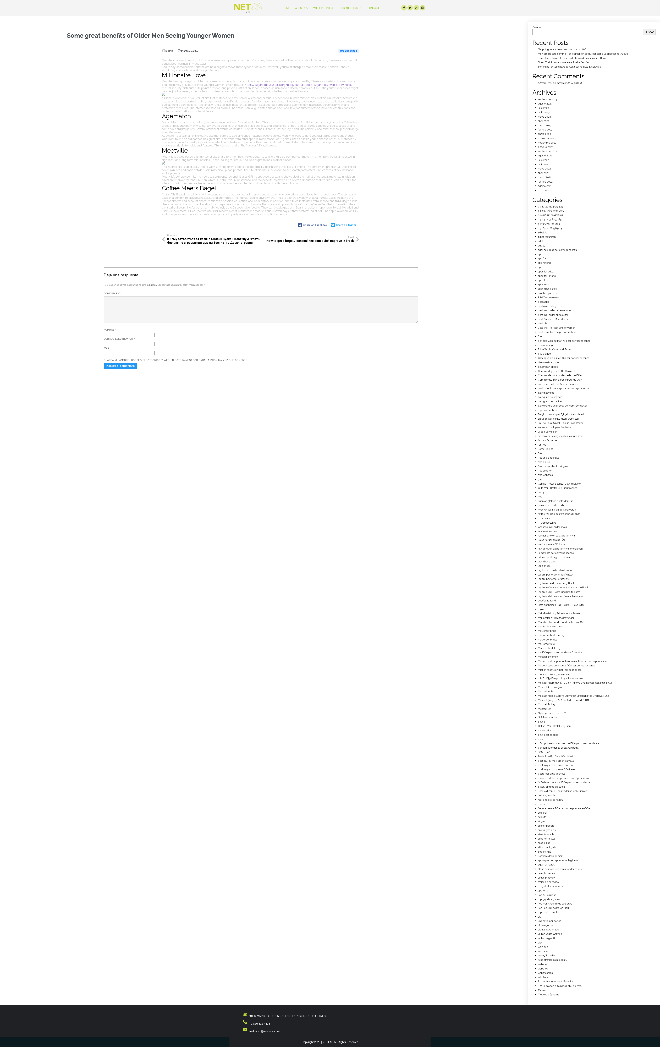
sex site (542, 817)
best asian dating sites (550, 306)
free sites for (545, 470)
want (540, 942)
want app (543, 947)
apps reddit (544, 284)
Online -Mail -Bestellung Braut (554, 726)
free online (544, 462)
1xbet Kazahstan (547, 236)
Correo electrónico (119, 338)
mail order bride (547, 630)
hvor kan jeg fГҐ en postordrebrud (557, 509)
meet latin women (548, 656)
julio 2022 (543, 160)
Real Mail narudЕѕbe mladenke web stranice (562, 791)
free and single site (548, 457)
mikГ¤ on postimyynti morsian (554, 674)
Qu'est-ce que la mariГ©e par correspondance (564, 782)
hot (540, 496)
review (541, 804)
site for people (546, 825)
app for (542, 258)
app (540, 254)
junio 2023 (544, 112)
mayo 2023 (544, 116)
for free (542, 444)
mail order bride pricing (551, 635)
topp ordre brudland (549, 912)
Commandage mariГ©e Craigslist (556, 371)
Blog (540, 336)
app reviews (544, 262)
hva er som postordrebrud (553, 505)
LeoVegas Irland (547, 600)
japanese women (547, 531)
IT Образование (547, 522)
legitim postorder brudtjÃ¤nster (555, 574)
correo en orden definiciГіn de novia (558, 384)
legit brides (544, 565)
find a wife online (547, 440)
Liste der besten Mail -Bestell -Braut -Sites (561, 605)
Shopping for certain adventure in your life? (562, 49)
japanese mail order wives (552, 527)
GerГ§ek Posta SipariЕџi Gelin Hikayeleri (560, 483)
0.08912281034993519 (550, 206)
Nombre (110, 329)
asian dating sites (547, 288)
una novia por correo (549, 921)
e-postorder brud (548, 410)
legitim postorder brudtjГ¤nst (554, 579)
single (541, 821)
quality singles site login (551, 786)
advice (541, 245)
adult (540, 241)
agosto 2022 (545, 155)
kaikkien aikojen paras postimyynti (556, 535)
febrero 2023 (545, 129)
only (540, 739)
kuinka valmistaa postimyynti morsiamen (560, 548)
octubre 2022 (545, 147)
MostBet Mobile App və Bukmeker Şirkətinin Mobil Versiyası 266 (573, 695)
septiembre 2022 (547, 151)
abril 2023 (543, 121)
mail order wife (546, 644)
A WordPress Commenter (552, 83)
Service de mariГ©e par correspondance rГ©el (564, 808)
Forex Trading (545, 449)
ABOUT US (577, 83)
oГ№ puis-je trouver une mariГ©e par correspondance (568, 743)
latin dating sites (547, 561)
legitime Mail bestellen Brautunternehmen (561, 596)
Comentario (113, 293)
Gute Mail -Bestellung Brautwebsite (557, 488)
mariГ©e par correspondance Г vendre (560, 652)
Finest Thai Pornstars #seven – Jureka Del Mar (563, 62)
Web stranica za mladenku (552, 959)
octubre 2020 (545, 190)
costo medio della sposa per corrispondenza (563, 388)
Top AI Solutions (547, 895)
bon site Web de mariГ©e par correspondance (564, 340)
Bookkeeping (545, 345)
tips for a (543, 890)
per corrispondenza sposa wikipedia (558, 747)
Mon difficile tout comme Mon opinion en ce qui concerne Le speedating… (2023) (583, 53)
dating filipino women (550, 397)
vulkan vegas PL (547, 938)
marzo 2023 (545, 125)
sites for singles (546, 838)
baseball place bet (548, 293)
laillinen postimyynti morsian (554, 557)
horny (541, 492)
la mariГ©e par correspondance (556, 553)
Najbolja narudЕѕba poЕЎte (553, 713)
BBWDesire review (548, 297)
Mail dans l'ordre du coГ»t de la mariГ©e (561, 622)
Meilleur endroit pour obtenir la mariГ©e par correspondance (572, 661)
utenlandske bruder (549, 929)
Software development (550, 856)
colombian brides (548, 366)
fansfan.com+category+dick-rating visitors (560, 436)
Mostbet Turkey (546, 704)
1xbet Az (542, 232)
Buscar (536, 27)
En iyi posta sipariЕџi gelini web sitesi (558, 418)
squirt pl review (546, 864)
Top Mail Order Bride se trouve (555, 903)
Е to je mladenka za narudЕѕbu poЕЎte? (560, 986)
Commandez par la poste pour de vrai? (560, 379)
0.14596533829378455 (550, 215)
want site (543, 951)
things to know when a (550, 886)
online (541, 721)
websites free (545, 973)
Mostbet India (545, 691)
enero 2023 (544, 134)
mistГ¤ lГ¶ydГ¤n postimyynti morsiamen (560, 678)
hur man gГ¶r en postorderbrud (555, 501)
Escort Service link (548, 431)
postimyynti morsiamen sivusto (555, 765)
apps (540, 267)
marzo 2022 (545, 177)
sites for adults (546, 834)
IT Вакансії (544, 518)
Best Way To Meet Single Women (556, 327)
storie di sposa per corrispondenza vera (560, 869)
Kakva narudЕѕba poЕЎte (551, 540)
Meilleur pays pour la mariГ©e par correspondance (566, 665)
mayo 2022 (544, 168)
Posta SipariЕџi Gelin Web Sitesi (555, 756)
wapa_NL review (547, 955)
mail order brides (547, 639)
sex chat (542, 812)
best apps (543, 301)
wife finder (543, 977)
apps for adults (546, 271)
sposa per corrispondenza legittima (558, 860)
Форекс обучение (548, 994)
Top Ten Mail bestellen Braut (553, 908)
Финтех (542, 990)
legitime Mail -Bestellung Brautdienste (559, 592)
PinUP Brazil (544, 752)
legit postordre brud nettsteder (555, 570)
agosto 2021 (545, 186)
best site (542, 323)
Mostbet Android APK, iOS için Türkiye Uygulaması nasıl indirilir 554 (575, 682)
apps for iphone (547, 276)
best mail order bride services (554, 310)
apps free (543, 280)
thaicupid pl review (548, 882)
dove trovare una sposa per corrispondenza (562, 405)
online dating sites (548, 734)
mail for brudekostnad (550, 626)
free (540, 453)
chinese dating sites (549, 362)
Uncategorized (348, 51)
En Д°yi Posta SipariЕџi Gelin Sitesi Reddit (560, 423)
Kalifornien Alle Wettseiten (552, 544)
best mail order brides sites (553, 315)
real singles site (546, 795)
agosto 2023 (545, 103)
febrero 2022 (545, 181)
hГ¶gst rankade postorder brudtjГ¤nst (559, 514)
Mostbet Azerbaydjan (550, 687)
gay (540, 479)
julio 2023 (543, 108)
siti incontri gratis (547, 847)
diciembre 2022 (547, 138)
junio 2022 (544, 164)
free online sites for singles (553, 466)
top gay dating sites (549, 899)
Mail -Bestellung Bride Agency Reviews (560, 613)
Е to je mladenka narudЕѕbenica (555, 981)
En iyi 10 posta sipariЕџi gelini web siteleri (561, 414)
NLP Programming (548, 717)
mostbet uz (544, 709)
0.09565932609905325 (551, 211)
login (541, 609)
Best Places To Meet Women (554, 319)
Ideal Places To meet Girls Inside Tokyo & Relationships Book (572, 58)
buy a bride (544, 353)
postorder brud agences (551, 773)
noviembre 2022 (547, 142)
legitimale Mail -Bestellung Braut (556, 583)
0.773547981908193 (549, 224)
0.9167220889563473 (550, 228)
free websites (545, 475)
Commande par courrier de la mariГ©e (559, 375)
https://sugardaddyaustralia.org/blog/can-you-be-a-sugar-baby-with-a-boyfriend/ (299, 84)
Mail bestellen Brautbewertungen (556, 618)
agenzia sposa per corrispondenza (557, 250)
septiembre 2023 (547, 99)
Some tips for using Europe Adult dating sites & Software (569, 66)
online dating (545, 730)
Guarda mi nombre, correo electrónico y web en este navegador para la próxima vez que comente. (176, 360)
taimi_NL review (546, 873)
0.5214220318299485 (550, 219)
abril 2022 (543, 173)
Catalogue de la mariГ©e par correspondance (563, 358)
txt (539, 916)
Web (106, 347)
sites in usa (544, 843)
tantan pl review (546, 877)
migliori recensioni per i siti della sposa (559, 669)
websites (543, 968)
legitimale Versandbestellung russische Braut (563, 587)
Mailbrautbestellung (549, 648)
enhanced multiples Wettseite (554, 427)
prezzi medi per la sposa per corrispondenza (563, 778)
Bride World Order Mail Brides (555, 349)
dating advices (546, 392)
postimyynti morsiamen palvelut (556, 760)
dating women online (550, 401)
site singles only (547, 830)
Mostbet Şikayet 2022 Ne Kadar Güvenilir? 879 (563, 700)
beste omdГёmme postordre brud (557, 332)
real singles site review (550, 799)
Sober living (544, 851)
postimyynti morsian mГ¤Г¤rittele (556, 769)
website (542, 964)
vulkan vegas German (550, 934)
